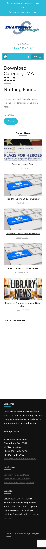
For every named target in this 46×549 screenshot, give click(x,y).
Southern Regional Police (16, 474)
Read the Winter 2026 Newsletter (23, 233)
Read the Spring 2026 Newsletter (23, 199)
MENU (35, 57)
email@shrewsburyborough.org (20, 458)
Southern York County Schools (19, 482)
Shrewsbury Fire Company (17, 478)
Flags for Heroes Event (23, 164)
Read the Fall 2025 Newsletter (23, 268)
